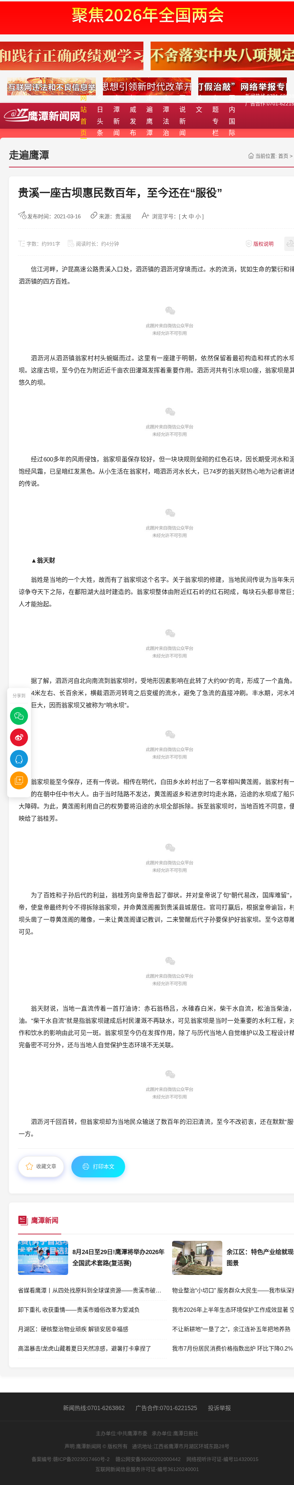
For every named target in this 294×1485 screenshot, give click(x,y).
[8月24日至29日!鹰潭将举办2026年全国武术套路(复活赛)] (43, 1272)
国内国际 (232, 116)
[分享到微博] (19, 737)
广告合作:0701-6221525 (166, 1408)
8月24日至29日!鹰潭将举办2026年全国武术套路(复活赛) (118, 1258)
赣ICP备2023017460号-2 (81, 1459)
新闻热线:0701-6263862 (94, 1408)
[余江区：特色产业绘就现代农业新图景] (197, 1272)
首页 (283, 156)
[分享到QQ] (19, 759)
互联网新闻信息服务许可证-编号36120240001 (147, 1469)
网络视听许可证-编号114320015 (222, 1459)
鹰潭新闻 (116, 116)
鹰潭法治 (166, 116)
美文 (199, 104)
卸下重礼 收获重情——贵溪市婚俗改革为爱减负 (79, 1310)
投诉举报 (219, 1408)
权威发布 (133, 116)
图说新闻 (182, 116)
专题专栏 (215, 116)
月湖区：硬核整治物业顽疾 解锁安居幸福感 (73, 1329)
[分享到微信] (19, 716)
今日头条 (100, 116)
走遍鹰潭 (149, 116)
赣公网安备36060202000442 (148, 1459)
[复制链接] (19, 780)
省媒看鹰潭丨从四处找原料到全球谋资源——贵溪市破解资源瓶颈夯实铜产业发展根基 (92, 1290)
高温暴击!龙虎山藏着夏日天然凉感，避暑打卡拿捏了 (84, 1349)
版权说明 (263, 244)
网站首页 (83, 116)
